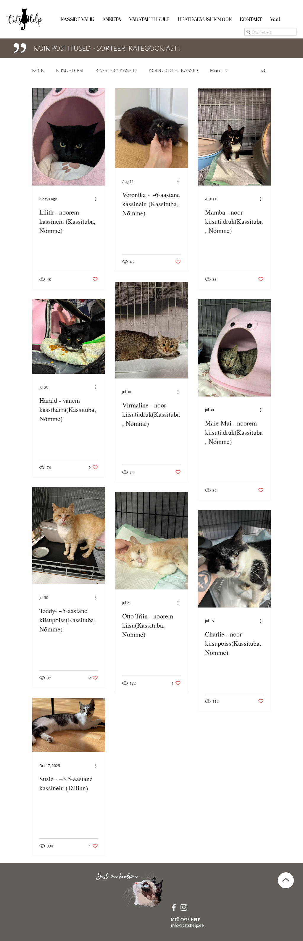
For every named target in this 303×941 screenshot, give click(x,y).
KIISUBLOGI (69, 70)
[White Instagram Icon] (183, 907)
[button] (77, 16)
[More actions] (97, 198)
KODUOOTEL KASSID (173, 70)
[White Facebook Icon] (173, 907)
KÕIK (38, 70)
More (216, 70)
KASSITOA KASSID (116, 70)
